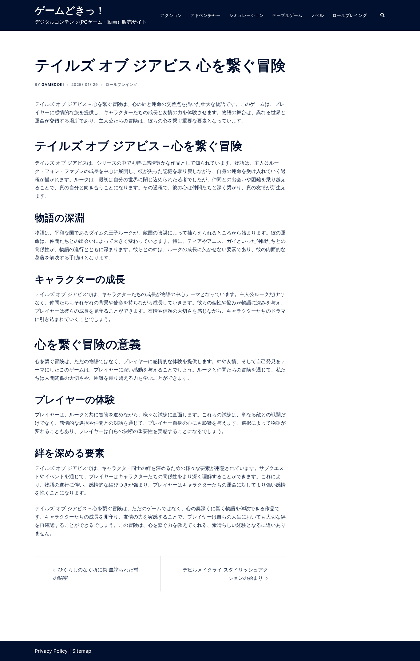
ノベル (317, 15)
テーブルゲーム (287, 15)
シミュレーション (246, 15)
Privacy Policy (51, 651)
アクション (171, 15)
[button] (382, 15)
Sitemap (81, 651)
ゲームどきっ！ (70, 10)
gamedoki (53, 84)
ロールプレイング (349, 15)
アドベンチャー (205, 15)
